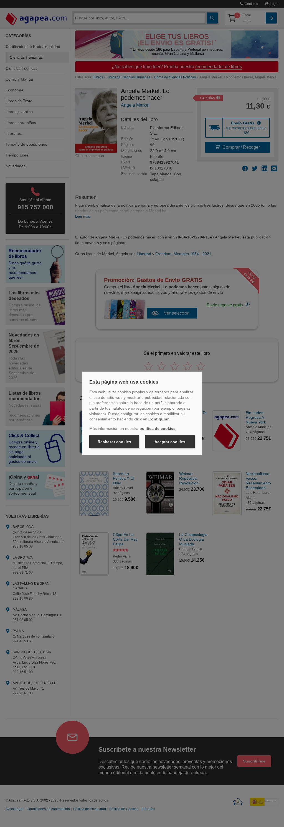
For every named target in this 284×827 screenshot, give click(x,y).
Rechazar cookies (114, 442)
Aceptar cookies (169, 442)
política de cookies (158, 428)
